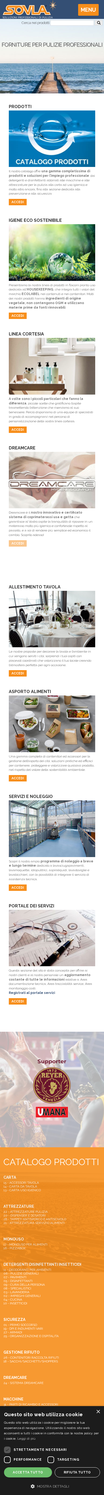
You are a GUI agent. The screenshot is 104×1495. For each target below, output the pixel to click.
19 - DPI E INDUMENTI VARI (23, 1328)
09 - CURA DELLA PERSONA (24, 1285)
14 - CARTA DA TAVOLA (20, 1186)
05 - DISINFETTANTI (18, 1281)
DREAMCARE (15, 1377)
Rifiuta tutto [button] (77, 1472)
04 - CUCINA (12, 1299)
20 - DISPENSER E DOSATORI (24, 1215)
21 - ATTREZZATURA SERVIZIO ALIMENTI (34, 1223)
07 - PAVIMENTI (14, 1277)
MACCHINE (13, 1399)
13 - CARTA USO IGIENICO (22, 1190)
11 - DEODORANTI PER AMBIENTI (27, 1270)
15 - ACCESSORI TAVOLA (21, 1183)
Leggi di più (26, 1438)
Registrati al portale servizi (32, 993)
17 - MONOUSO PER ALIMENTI (25, 1244)
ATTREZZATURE (18, 1206)
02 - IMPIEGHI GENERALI (22, 1296)
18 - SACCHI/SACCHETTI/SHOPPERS (30, 1361)
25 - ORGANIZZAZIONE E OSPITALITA (31, 1336)
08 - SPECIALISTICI (17, 1288)
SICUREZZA (14, 1319)
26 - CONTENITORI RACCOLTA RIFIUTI (31, 1357)
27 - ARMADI (12, 1332)
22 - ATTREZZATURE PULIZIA (25, 1212)
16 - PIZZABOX (14, 1248)
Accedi (17, 202)
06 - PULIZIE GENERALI (21, 1273)
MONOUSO (13, 1239)
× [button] (98, 1412)
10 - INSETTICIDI (15, 1303)
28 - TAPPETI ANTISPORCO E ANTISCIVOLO (34, 1219)
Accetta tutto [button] (28, 1472)
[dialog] (52, 1450)
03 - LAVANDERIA (16, 1292)
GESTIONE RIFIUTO (21, 1352)
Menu (88, 10)
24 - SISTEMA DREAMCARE (23, 1383)
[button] (52, 1486)
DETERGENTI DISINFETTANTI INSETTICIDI (42, 1264)
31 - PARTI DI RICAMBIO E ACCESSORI (30, 1404)
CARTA (9, 1177)
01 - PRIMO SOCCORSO (20, 1325)
